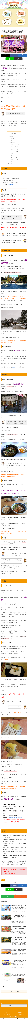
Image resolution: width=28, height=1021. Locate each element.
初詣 (3, 879)
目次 (12, 133)
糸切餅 (11, 155)
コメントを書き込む (14, 991)
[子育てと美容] (21, 21)
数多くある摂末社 (14, 146)
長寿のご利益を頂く (15, 149)
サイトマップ (7, 1014)
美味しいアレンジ (14, 159)
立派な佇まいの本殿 (15, 144)
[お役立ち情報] (21, 13)
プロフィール (21, 1012)
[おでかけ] (7, 13)
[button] (18, 58)
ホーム (7, 1012)
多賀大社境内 (12, 142)
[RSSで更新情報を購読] (20, 896)
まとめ (11, 163)
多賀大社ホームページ (13, 184)
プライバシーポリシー (14, 1016)
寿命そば (11, 147)
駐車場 (12, 140)
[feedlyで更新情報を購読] (7, 896)
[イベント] (7, 21)
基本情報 (11, 136)
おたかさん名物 (14, 157)
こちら (13, 367)
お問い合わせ (21, 1014)
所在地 (12, 138)
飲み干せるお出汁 (14, 151)
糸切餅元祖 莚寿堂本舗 (15, 817)
